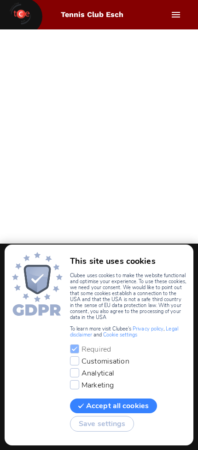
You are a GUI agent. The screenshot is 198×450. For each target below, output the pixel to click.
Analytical (98, 373)
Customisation (105, 361)
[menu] (176, 15)
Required (96, 349)
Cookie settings (120, 334)
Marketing (98, 385)
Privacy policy (148, 328)
